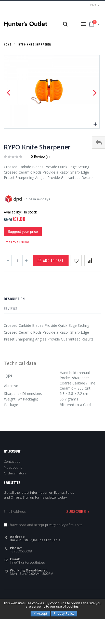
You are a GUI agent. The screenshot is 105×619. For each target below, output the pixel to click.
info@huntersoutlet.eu (27, 562)
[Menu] (83, 24)
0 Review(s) (40, 156)
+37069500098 (21, 551)
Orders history (15, 473)
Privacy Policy (64, 613)
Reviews (10, 308)
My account (13, 467)
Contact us (12, 461)
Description (14, 298)
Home (7, 44)
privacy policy (55, 524)
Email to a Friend (16, 242)
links (92, 5)
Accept (41, 613)
